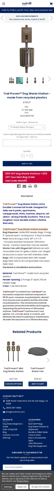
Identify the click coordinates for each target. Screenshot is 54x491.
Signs (30, 440)
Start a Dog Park (10, 429)
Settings (8, 486)
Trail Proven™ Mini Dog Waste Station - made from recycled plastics (13, 373)
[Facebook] (19, 186)
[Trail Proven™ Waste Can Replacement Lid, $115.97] (37, 351)
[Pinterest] (35, 186)
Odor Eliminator (35, 443)
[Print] (30, 186)
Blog (5, 432)
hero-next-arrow (51, 18)
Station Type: (27, 122)
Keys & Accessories (37, 437)
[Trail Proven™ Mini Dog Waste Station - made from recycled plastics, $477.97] (13, 351)
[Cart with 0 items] (51, 4)
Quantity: (27, 151)
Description (27, 196)
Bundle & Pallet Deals (38, 432)
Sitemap (6, 437)
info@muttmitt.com (15, 412)
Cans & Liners (34, 435)
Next (49, 78)
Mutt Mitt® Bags (35, 424)
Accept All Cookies (41, 486)
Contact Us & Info (11, 435)
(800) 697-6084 (13, 407)
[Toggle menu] (3, 3)
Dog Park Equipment (37, 446)
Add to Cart (38, 384)
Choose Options (13, 384)
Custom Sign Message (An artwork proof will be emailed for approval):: (27, 135)
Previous (4, 78)
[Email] (24, 186)
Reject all (22, 486)
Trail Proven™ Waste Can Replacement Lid (38, 371)
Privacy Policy (22, 481)
